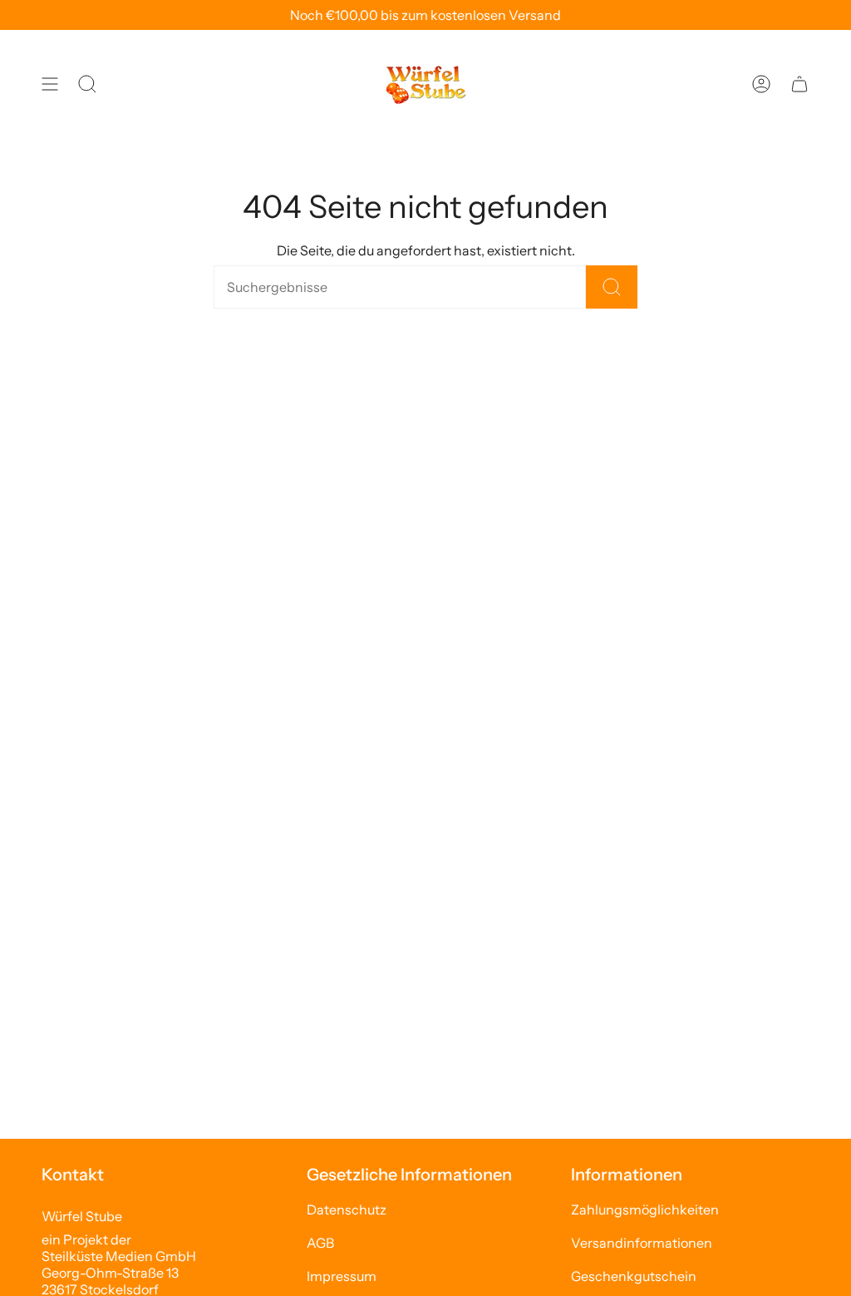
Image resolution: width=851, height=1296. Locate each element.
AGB (320, 1242)
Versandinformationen (641, 1242)
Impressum (341, 1276)
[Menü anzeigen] (49, 84)
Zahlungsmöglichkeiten (645, 1209)
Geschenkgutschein (633, 1276)
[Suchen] (611, 287)
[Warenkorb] (799, 84)
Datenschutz (346, 1209)
